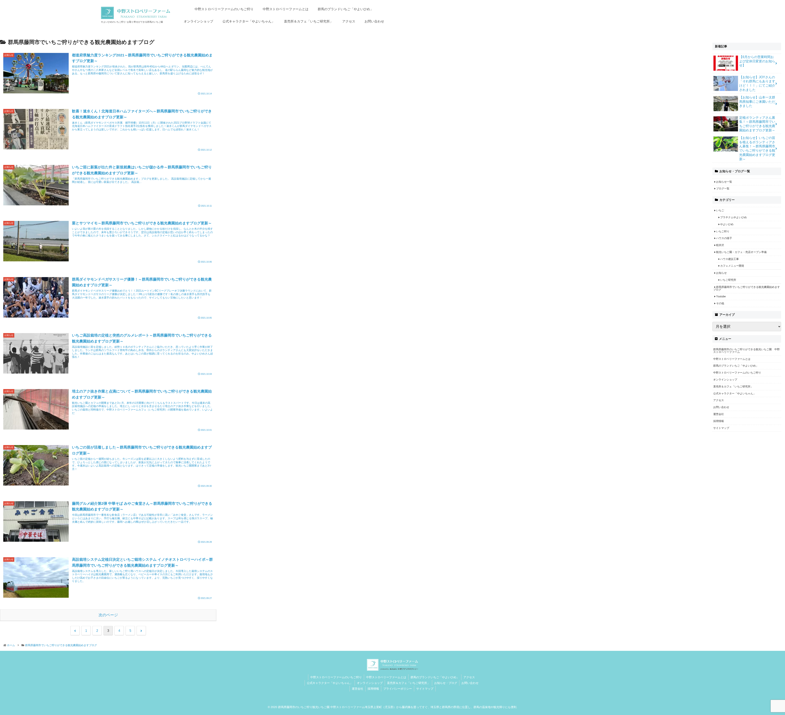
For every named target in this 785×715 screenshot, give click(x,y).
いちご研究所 (728, 279)
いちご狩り (722, 231)
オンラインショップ (725, 379)
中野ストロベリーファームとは (731, 358)
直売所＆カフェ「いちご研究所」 (733, 386)
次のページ (108, 615)
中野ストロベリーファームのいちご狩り (737, 372)
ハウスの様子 (724, 238)
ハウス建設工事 (729, 259)
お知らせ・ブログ (445, 683)
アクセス (718, 400)
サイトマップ (721, 428)
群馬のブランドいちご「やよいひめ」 (735, 365)
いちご (720, 210)
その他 (720, 303)
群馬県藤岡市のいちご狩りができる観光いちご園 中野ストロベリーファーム (746, 351)
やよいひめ (726, 224)
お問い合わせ (721, 407)
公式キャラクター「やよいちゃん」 (734, 393)
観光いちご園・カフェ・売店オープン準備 (741, 252)
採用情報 (718, 421)
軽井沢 (720, 245)
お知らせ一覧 (724, 181)
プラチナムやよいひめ (733, 217)
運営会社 (718, 414)
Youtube (721, 296)
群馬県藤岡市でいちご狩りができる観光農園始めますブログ (746, 288)
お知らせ (721, 272)
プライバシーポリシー (397, 688)
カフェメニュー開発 (732, 265)
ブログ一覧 (722, 188)
